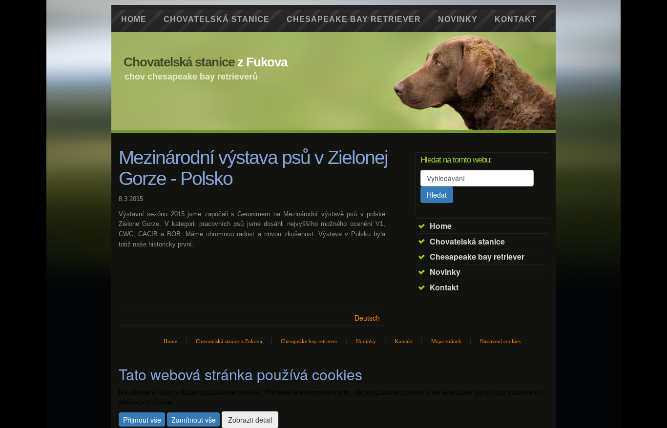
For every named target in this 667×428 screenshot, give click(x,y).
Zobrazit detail (250, 420)
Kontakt (444, 287)
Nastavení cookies (500, 341)
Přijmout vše (142, 420)
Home (441, 225)
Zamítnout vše (193, 420)
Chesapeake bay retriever (477, 256)
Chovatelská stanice (467, 241)
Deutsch (367, 318)
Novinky (445, 271)
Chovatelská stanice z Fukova (229, 341)
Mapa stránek (446, 341)
